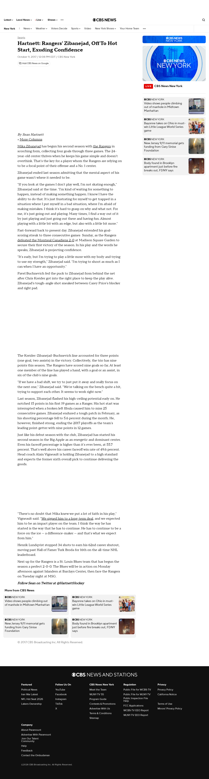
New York (9, 28)
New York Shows (105, 28)
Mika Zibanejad (29, 146)
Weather (41, 28)
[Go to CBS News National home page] (104, 20)
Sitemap (94, 718)
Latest (8, 20)
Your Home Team (129, 28)
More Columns (31, 139)
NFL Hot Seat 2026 (32, 699)
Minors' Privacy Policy (170, 708)
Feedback (26, 750)
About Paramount (31, 730)
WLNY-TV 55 (96, 694)
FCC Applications (133, 705)
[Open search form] (203, 19)
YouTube (60, 689)
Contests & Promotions (102, 704)
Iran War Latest (29, 694)
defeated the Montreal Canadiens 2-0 (45, 240)
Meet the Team (97, 689)
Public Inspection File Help (135, 699)
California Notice (167, 694)
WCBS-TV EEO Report (136, 710)
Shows (52, 20)
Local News (23, 20)
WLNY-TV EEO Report (135, 715)
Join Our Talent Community (30, 739)
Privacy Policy (165, 689)
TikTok (59, 704)
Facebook (61, 694)
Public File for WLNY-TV (137, 694)
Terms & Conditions (100, 713)
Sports (75, 28)
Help (24, 746)
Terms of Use (165, 704)
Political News (29, 689)
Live (39, 20)
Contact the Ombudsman (35, 755)
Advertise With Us (99, 708)
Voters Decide (59, 28)
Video (87, 28)
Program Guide (97, 699)
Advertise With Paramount (36, 734)
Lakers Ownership (31, 704)
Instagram (60, 699)
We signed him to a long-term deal (67, 519)
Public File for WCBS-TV (137, 689)
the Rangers (102, 146)
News (27, 28)
